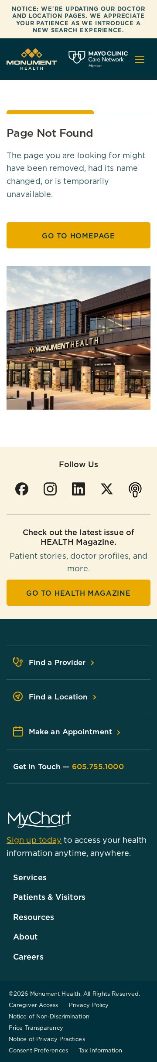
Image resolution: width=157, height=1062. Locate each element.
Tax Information (100, 1050)
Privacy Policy (89, 1005)
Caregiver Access (33, 1005)
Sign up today (34, 840)
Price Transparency (36, 1027)
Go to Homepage (78, 236)
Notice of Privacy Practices (47, 1039)
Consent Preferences (38, 1050)
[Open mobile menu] (139, 59)
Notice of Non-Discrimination (49, 1016)
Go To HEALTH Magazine (78, 593)
